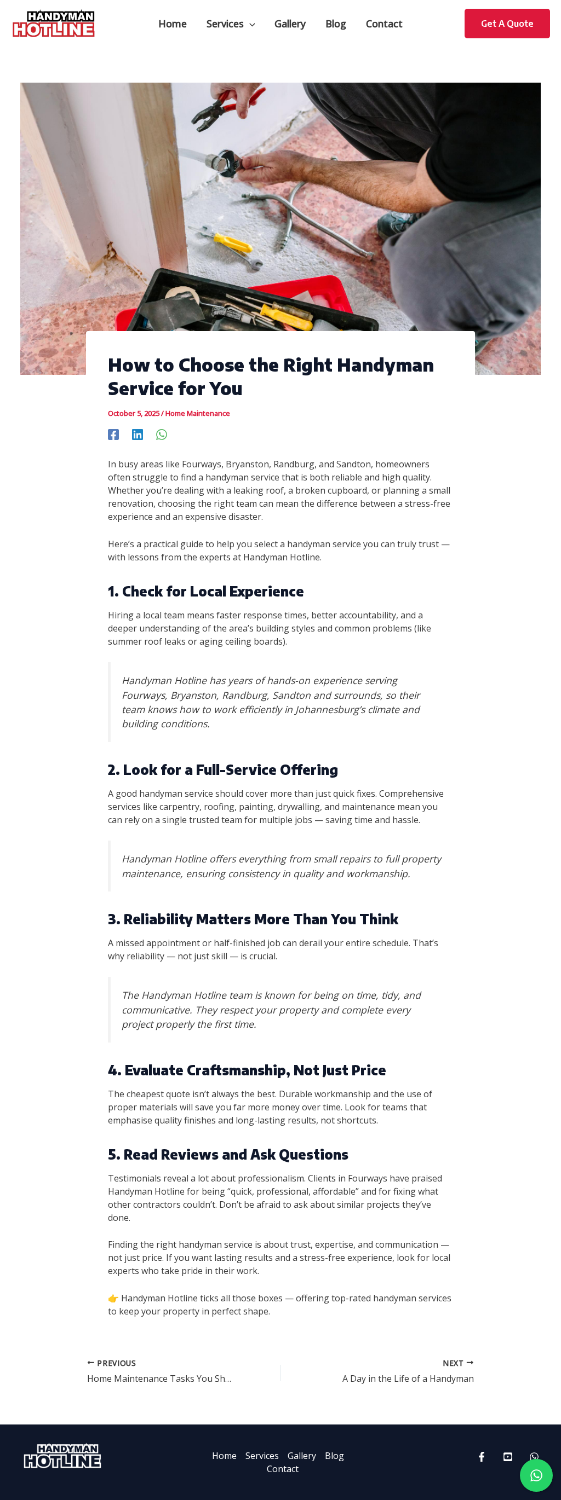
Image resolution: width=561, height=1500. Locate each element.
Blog (334, 1456)
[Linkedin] (137, 433)
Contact (283, 1469)
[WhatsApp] (161, 433)
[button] (249, 23)
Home (224, 1456)
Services (262, 1456)
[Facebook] (113, 433)
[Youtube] (508, 1457)
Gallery (302, 1456)
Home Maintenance (197, 413)
